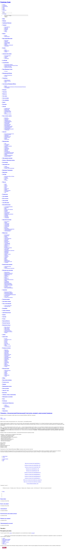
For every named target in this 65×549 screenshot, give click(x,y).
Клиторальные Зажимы (8, 64)
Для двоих (6, 237)
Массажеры (6, 249)
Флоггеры (6, 27)
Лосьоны (6, 185)
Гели (5, 192)
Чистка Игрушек (7, 306)
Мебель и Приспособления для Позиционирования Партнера (15, 86)
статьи (3, 8)
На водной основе (7, 124)
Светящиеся (6, 147)
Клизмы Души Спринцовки (9, 168)
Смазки (5, 166)
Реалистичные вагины (8, 284)
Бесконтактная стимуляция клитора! (8, 513)
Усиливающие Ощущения (8, 128)
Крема (5, 187)
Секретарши (6, 351)
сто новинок (4, 5)
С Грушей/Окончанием (8, 206)
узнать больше (4, 456)
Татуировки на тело (7, 339)
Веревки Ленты (7, 43)
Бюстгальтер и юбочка (8, 331)
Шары (5, 49)
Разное (5, 363)
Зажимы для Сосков (7, 66)
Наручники (6, 40)
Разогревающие (7, 125)
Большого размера (7, 156)
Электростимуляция (7, 229)
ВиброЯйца (6, 252)
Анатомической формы (8, 155)
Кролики (6, 259)
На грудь (6, 340)
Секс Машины (6, 87)
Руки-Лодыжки (7, 42)
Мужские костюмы (7, 354)
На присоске (6, 213)
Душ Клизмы (6, 226)
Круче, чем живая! (4, 503)
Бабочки (5, 257)
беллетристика (7, 406)
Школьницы (6, 362)
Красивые (6, 240)
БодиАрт (6, 177)
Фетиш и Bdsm (7, 365)
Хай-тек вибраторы (7, 238)
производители (5, 6)
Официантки (6, 350)
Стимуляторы (6, 223)
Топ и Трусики (7, 329)
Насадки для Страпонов (8, 209)
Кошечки (6, 360)
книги (3, 7)
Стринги (6, 371)
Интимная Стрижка (7, 113)
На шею (5, 338)
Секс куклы (6, 276)
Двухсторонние (7, 212)
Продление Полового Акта (9, 133)
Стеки (5, 30)
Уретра (5, 57)
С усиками (6, 145)
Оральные (6, 117)
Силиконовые (6, 123)
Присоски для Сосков (8, 67)
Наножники (6, 45)
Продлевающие (7, 151)
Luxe (5, 143)
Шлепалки (6, 28)
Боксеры (5, 373)
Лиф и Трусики (7, 328)
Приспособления (7, 190)
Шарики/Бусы (6, 221)
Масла (5, 184)
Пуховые (6, 29)
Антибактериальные (8, 121)
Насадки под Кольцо (8, 291)
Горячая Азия (5, 2)
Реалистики (6, 207)
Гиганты (5, 211)
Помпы (5, 280)
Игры (5, 179)
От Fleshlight (6, 281)
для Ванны (6, 178)
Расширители (6, 50)
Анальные (6, 56)
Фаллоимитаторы (7, 55)
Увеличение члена (7, 136)
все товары (4, 13)
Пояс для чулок (7, 344)
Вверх (3, 491)
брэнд (3, 459)
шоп (3, 460)
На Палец (6, 242)
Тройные (6, 244)
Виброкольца (6, 282)
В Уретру (6, 71)
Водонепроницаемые (8, 247)
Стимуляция (6, 58)
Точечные (6, 150)
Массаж (5, 138)
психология (6, 405)
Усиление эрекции (7, 134)
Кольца (5, 277)
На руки (5, 342)
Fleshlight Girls (6, 274)
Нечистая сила (6, 355)
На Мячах (6, 210)
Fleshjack (6, 275)
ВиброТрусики (7, 260)
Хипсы (5, 374)
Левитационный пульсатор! (6, 523)
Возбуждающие (7, 122)
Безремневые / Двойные (8, 292)
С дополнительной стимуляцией (10, 294)
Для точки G (6, 216)
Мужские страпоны (7, 286)
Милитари (6, 349)
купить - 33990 (3, 418)
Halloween (6, 364)
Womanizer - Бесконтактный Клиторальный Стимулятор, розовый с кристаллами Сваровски (26, 413)
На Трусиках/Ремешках (8, 293)
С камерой (6, 262)
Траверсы (6, 41)
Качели (5, 85)
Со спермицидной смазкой (9, 152)
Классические (6, 144)
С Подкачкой (6, 224)
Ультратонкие (6, 148)
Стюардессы (6, 361)
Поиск (3, 11)
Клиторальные (7, 234)
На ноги (5, 341)
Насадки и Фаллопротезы (8, 279)
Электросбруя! (3, 508)
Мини (5, 208)
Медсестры (6, 352)
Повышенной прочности (8, 153)
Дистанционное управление (9, 250)
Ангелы (5, 366)
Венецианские (6, 36)
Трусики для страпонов (8, 297)
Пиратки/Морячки (7, 357)
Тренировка (6, 135)
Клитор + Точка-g (7, 254)
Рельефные (6, 214)
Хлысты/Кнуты (7, 26)
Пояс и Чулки (6, 327)
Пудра (5, 186)
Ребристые (6, 149)
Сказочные (6, 356)
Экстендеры (6, 278)
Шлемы (5, 35)
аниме (3, 9)
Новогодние (6, 353)
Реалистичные (6, 245)
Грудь (5, 112)
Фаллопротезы (7, 295)
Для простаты (6, 225)
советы (5, 404)
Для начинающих (7, 230)
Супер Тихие (6, 248)
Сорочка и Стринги (7, 330)
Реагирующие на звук (8, 261)
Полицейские (6, 359)
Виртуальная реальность (8, 287)
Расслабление (6, 167)
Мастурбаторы (7, 272)
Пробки (5, 222)
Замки (5, 81)
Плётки (5, 31)
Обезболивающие (7, 120)
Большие (6, 246)
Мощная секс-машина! (5, 518)
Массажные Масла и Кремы (9, 176)
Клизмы (5, 76)
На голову (6, 343)
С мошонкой (6, 217)
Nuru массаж (6, 188)
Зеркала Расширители (8, 75)
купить (3, 457)
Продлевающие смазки (8, 126)
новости (3, 4)
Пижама (5, 332)
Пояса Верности (7, 80)
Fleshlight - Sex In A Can (8, 273)
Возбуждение (6, 109)
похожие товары (5, 458)
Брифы (5, 372)
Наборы (5, 44)
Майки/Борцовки (7, 370)
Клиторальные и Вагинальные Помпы (11, 65)
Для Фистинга (6, 129)
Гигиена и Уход (7, 110)
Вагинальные (6, 118)
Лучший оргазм (7, 108)
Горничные (6, 358)
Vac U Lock (6, 296)
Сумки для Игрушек (8, 305)
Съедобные (6, 191)
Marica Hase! (3, 498)
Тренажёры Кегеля (7, 111)
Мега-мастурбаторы (7, 283)
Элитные (6, 256)
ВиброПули (6, 251)
